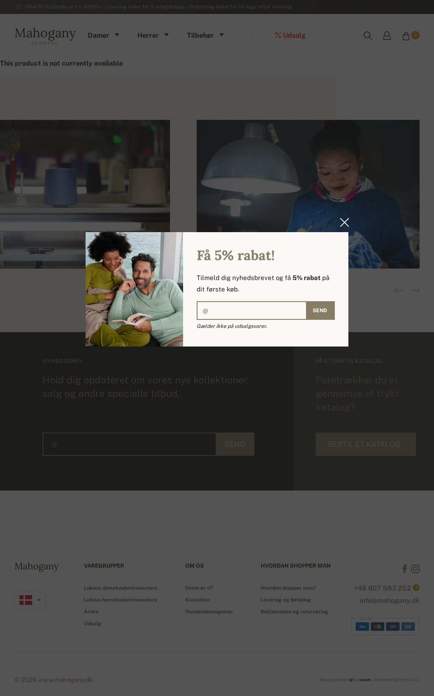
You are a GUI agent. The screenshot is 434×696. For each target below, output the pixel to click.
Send (320, 310)
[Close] (342, 222)
